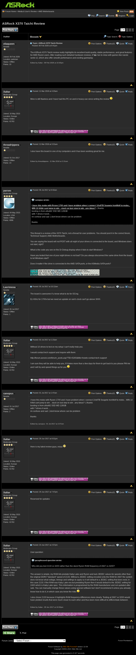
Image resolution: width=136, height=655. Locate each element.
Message (34, 37)
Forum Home (10, 11)
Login (132, 16)
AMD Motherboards (46, 11)
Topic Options (127, 37)
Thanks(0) (110, 44)
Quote (121, 44)
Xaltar (7, 91)
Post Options (96, 44)
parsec (7, 190)
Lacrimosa (9, 287)
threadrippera (11, 144)
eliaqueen (9, 43)
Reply (130, 44)
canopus (8, 393)
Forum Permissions (125, 640)
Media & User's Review (27, 11)
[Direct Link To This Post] (31, 43)
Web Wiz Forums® (70, 647)
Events (111, 16)
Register (122, 16)
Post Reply (8, 30)
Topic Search (111, 37)
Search (102, 16)
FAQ (93, 16)
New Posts (124, 11)
